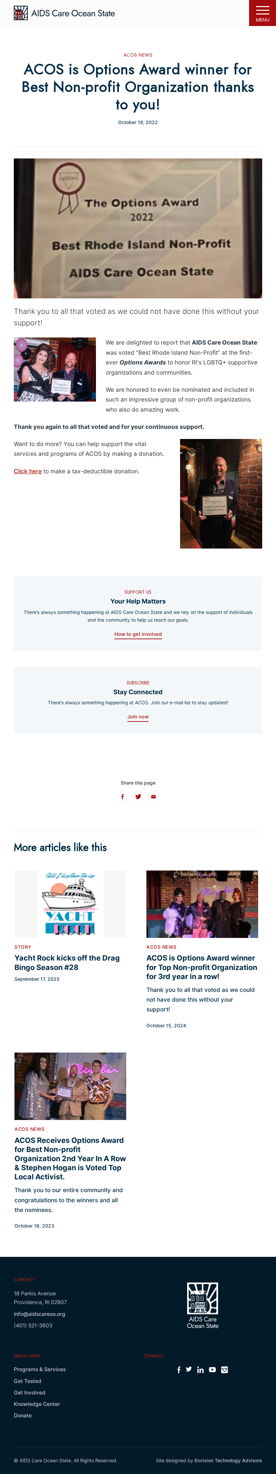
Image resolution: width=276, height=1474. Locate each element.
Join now (138, 717)
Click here (28, 471)
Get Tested (27, 1381)
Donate (23, 1415)
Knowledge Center (37, 1404)
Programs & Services (40, 1369)
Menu (263, 20)
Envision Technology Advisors (228, 1460)
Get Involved (29, 1392)
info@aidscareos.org (39, 1314)
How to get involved (138, 634)
